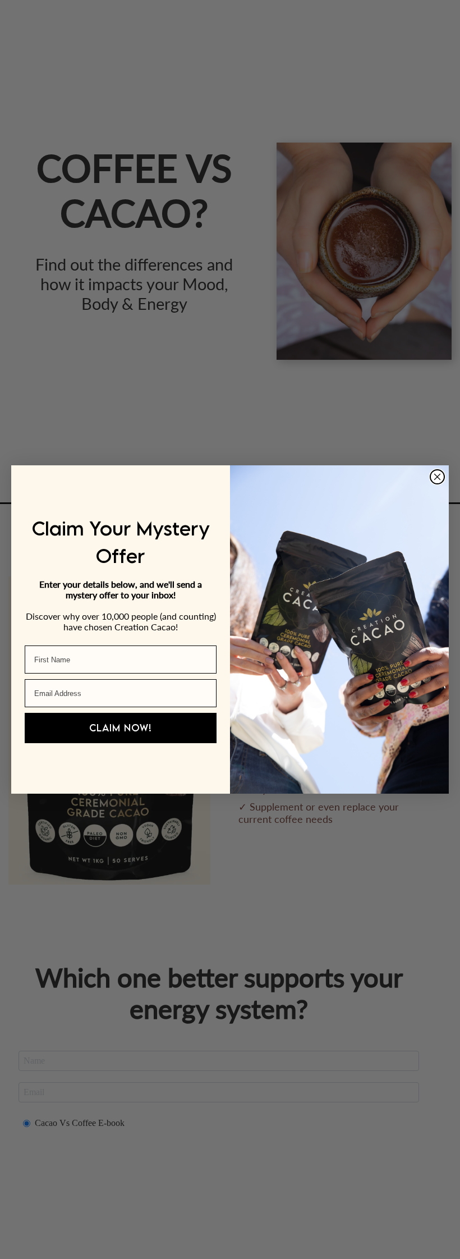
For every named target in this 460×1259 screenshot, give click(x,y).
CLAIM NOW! (120, 728)
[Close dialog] (437, 477)
